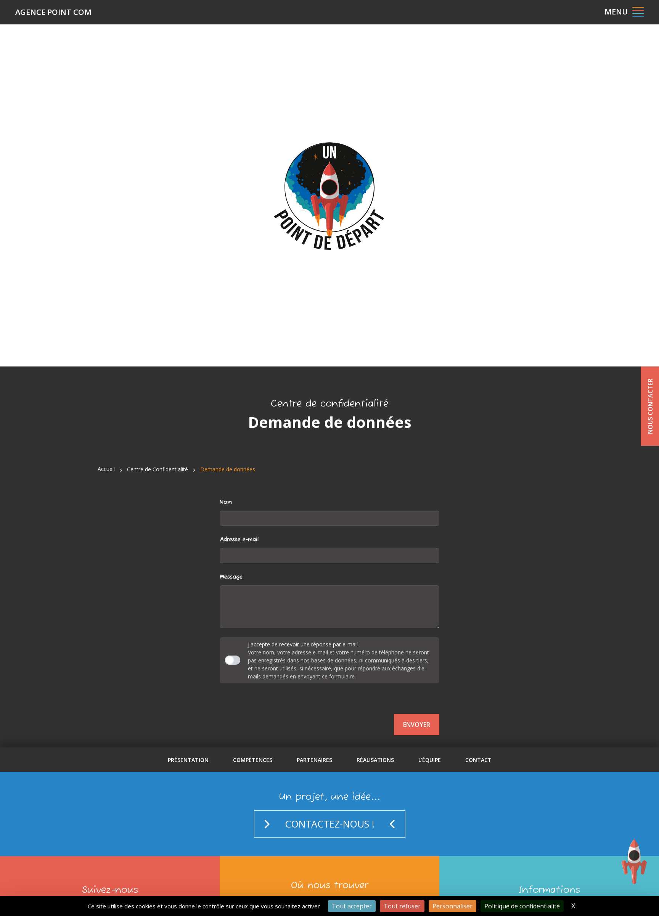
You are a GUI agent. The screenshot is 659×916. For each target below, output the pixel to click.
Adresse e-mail (239, 539)
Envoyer (416, 724)
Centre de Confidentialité (157, 469)
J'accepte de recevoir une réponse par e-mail (303, 644)
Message (231, 577)
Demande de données (227, 469)
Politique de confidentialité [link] (522, 906)
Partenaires (314, 759)
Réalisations (375, 759)
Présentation (188, 759)
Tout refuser (402, 906)
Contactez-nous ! (330, 823)
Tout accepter (352, 906)
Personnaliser (452, 906)
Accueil (106, 468)
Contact (478, 759)
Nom (226, 502)
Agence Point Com (53, 12)
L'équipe (429, 759)
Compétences (252, 759)
